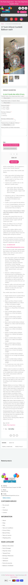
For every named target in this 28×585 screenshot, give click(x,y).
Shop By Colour (6, 550)
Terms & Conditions (7, 446)
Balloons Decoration (8, 545)
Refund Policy (6, 533)
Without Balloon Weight (11, 145)
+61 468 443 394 (11, 244)
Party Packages (6, 548)
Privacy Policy (19, 446)
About (4, 520)
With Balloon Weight (10, 148)
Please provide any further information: (10, 127)
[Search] (25, 15)
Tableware (5, 560)
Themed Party (6, 553)
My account (5, 505)
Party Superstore (11, 425)
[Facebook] (6, 19)
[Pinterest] (16, 19)
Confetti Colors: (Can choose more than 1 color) (12, 96)
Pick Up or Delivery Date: (7, 118)
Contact (4, 512)
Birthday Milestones (7, 555)
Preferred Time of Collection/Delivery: (10, 123)
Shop (3, 523)
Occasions (5, 558)
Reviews (4, 442)
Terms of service (6, 535)
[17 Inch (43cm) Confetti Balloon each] (14, 56)
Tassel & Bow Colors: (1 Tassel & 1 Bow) (10, 100)
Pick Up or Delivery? (6, 112)
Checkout (5, 510)
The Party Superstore (10, 575)
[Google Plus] (11, 19)
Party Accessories (7, 563)
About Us (11, 442)
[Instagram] (21, 19)
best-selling (11, 429)
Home (2, 23)
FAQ (3, 525)
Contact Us (23, 12)
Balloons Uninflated (7, 565)
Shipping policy (6, 537)
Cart (3, 507)
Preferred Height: (5, 105)
